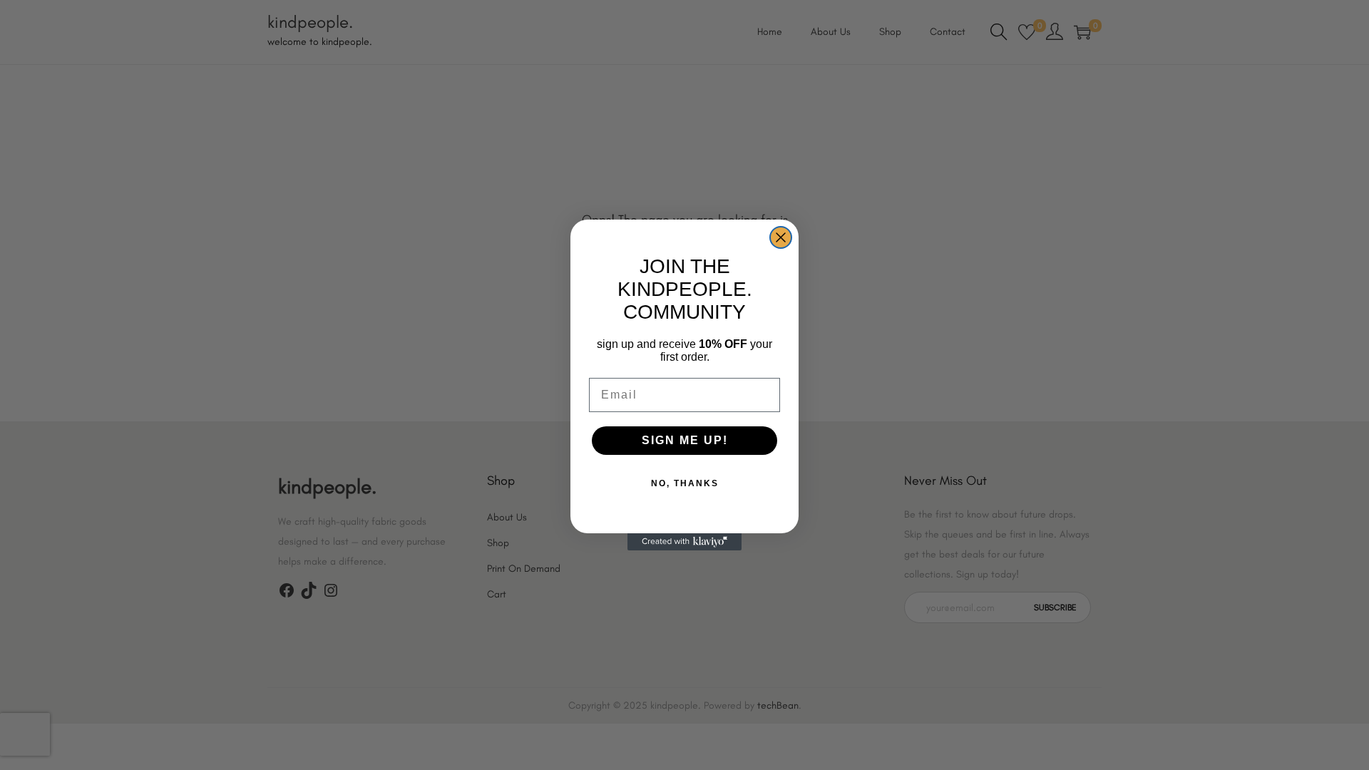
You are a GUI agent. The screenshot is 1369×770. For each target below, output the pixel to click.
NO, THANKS (685, 483)
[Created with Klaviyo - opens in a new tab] (684, 541)
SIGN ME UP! (685, 440)
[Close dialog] (780, 237)
